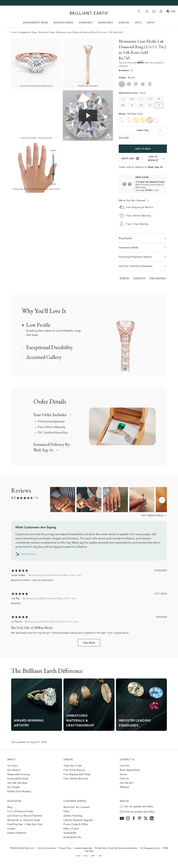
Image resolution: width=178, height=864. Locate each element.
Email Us (124, 779)
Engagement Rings (28, 32)
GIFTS (138, 23)
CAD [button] (85, 856)
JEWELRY (123, 23)
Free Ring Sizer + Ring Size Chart (25, 824)
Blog (9, 807)
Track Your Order (72, 766)
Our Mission (13, 770)
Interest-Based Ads (83, 848)
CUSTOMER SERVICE (74, 801)
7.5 (149, 99)
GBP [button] (93, 856)
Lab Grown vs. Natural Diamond (24, 816)
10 (141, 105)
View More (89, 643)
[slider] (53, 174)
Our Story (12, 766)
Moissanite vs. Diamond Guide (23, 820)
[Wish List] (154, 11)
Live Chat (125, 766)
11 (150, 105)
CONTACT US (127, 760)
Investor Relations (16, 833)
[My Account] (146, 11)
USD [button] (100, 856)
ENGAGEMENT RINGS (35, 23)
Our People (13, 787)
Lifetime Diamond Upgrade (77, 820)
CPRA (165, 848)
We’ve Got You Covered (76, 807)
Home (14, 32)
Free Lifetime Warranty (51, 427)
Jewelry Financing (72, 816)
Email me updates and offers (139, 812)
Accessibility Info (72, 837)
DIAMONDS (85, 23)
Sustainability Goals (17, 779)
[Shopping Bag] (161, 11)
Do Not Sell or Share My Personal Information (116, 848)
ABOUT (151, 23)
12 (159, 105)
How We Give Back (17, 783)
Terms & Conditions (46, 848)
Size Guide (124, 137)
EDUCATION (14, 801)
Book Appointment (130, 770)
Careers (11, 829)
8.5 (122, 105)
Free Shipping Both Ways (76, 774)
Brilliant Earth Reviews (19, 792)
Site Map (89, 851)
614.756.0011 (127, 783)
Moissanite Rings (46, 32)
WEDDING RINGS (63, 23)
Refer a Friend (71, 829)
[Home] (89, 13)
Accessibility (69, 833)
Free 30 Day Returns (74, 770)
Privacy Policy (65, 848)
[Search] (138, 11)
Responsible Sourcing (18, 774)
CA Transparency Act (150, 848)
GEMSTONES (105, 23)
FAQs (66, 811)
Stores (123, 774)
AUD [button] (78, 856)
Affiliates (124, 787)
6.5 (131, 99)
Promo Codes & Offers (75, 824)
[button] (143, 238)
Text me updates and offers (138, 807)
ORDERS (68, 760)
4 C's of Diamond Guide (20, 811)
